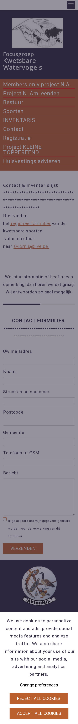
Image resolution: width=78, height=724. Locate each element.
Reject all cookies (38, 698)
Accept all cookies (39, 713)
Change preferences (39, 684)
